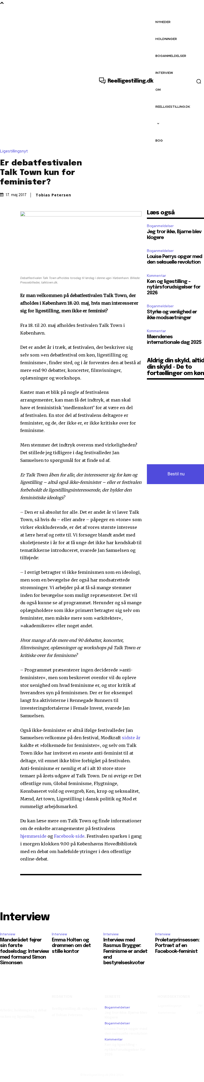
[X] (16, 215)
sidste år (131, 737)
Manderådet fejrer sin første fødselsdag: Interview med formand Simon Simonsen (24, 951)
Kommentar (156, 275)
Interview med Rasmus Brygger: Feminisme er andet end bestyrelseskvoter (125, 951)
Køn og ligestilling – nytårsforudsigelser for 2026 (173, 287)
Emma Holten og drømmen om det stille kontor (71, 946)
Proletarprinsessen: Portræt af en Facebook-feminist (177, 946)
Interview (7, 934)
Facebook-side (69, 836)
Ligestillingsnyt (14, 151)
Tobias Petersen (53, 195)
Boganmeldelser (160, 226)
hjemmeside (33, 836)
